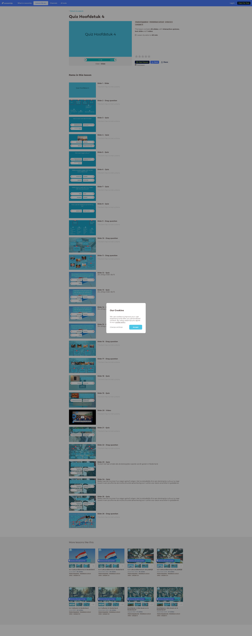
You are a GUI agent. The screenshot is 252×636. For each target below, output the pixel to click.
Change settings (116, 327)
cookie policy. (120, 322)
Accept (135, 327)
